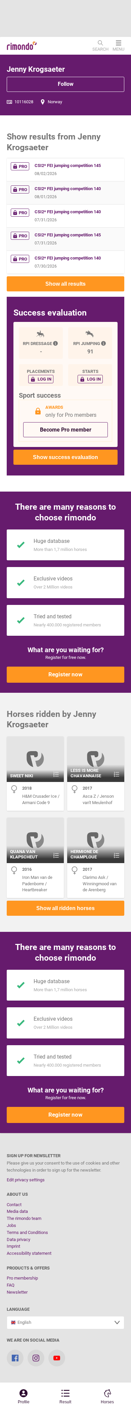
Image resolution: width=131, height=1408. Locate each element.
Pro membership (22, 1278)
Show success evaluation (65, 457)
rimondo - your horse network (22, 46)
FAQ (10, 1285)
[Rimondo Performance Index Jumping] (104, 343)
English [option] (23, 1322)
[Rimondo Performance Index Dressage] (56, 343)
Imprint (13, 1246)
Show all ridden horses (65, 908)
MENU (118, 49)
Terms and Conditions (27, 1232)
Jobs (11, 1225)
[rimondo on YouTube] (56, 1358)
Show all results (65, 284)
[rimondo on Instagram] (36, 1358)
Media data (17, 1211)
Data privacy (18, 1239)
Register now (65, 674)
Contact (14, 1204)
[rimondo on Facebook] (15, 1358)
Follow (66, 84)
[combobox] (65, 1322)
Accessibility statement (29, 1253)
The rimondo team (24, 1218)
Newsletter (17, 1292)
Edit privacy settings (26, 1179)
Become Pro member (65, 430)
